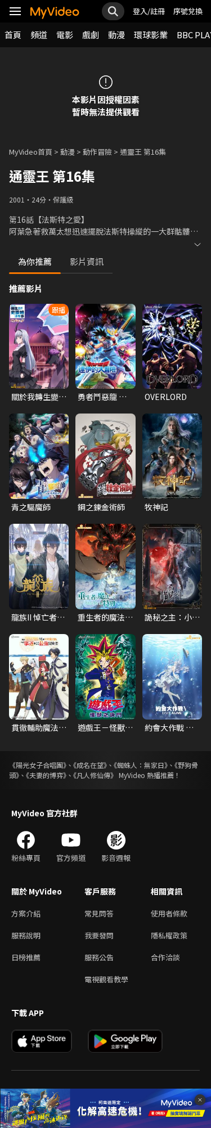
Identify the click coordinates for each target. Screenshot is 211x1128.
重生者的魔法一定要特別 (105, 617)
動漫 (116, 35)
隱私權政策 (169, 935)
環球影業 (151, 35)
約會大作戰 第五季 (169, 727)
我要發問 (99, 935)
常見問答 (99, 913)
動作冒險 (97, 151)
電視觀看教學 (106, 979)
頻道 (38, 35)
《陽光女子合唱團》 (37, 765)
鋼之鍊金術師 (101, 507)
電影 (64, 35)
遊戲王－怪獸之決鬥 (105, 727)
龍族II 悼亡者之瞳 (38, 617)
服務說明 (26, 935)
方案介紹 (26, 913)
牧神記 (156, 507)
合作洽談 (165, 957)
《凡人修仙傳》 (95, 775)
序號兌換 (188, 11)
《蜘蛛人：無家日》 (141, 765)
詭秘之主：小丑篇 (172, 617)
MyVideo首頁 (30, 151)
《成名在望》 (90, 765)
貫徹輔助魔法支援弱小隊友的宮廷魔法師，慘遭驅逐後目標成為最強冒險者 (38, 727)
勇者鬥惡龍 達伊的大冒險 (102, 396)
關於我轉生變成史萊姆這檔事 (38, 396)
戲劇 (90, 35)
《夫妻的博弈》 (46, 775)
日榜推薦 (26, 957)
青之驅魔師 (31, 507)
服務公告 (99, 957)
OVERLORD (166, 396)
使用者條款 (169, 913)
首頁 (13, 35)
